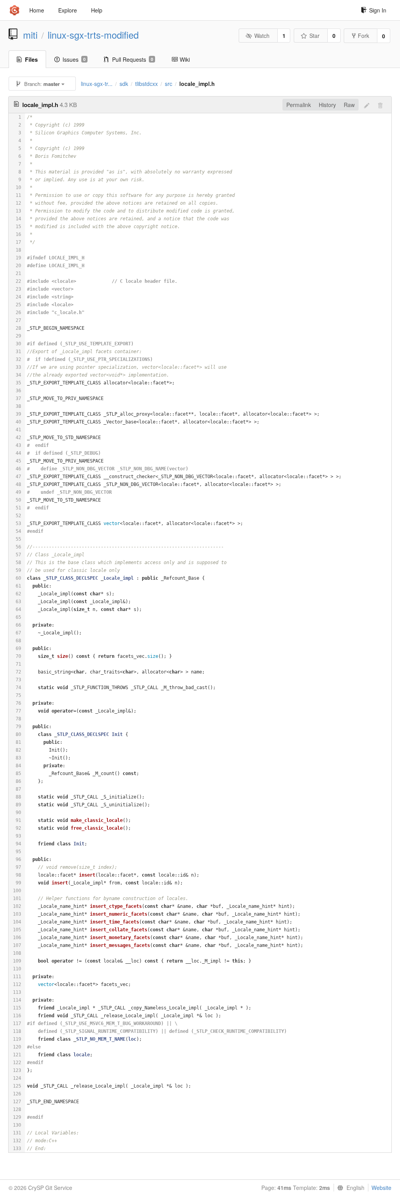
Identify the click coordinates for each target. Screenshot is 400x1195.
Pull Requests (132, 59)
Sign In (377, 10)
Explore (67, 10)
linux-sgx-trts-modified (93, 34)
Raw (349, 105)
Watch (262, 35)
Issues (74, 59)
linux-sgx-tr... (96, 83)
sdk (124, 84)
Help (96, 10)
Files (31, 59)
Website (381, 1187)
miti (30, 34)
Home (36, 10)
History (327, 105)
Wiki (185, 59)
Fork (363, 35)
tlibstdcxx (146, 84)
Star (314, 35)
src (168, 84)
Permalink (298, 105)
